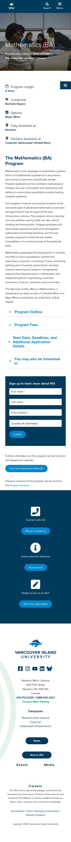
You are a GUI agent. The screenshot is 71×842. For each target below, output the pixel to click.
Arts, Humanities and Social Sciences (25, 58)
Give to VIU (37, 754)
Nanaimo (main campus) (35, 717)
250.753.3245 (25, 697)
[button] (65, 85)
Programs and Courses (17, 53)
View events (35, 567)
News (37, 740)
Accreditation (18, 811)
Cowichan (35, 721)
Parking (44, 701)
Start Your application (35, 603)
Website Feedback (35, 815)
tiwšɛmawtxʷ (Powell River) (35, 726)
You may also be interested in (37, 361)
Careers (35, 786)
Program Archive (19, 485)
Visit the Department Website (26, 468)
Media (49, 765)
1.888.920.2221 (45, 697)
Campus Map (30, 701)
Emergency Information (47, 811)
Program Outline (28, 312)
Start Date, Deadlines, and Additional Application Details (35, 341)
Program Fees (26, 325)
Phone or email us (35, 530)
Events (22, 765)
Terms (29, 811)
